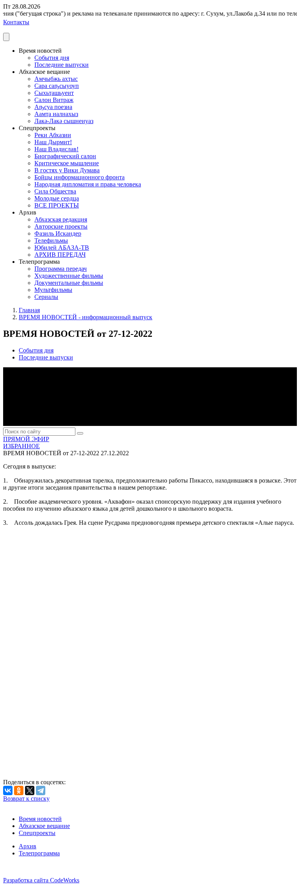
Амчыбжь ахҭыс (56, 78)
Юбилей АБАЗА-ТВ (61, 247)
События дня (51, 57)
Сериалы (46, 296)
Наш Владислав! (56, 149)
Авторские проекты (61, 226)
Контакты (16, 22)
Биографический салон (65, 156)
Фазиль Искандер (57, 233)
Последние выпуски (61, 64)
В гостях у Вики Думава (67, 170)
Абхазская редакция (60, 219)
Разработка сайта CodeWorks (41, 880)
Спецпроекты (37, 833)
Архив (27, 846)
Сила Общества (55, 191)
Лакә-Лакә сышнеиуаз (63, 121)
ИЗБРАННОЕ (21, 446)
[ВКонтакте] (7, 790)
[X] (29, 790)
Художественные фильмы (68, 275)
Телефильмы (51, 240)
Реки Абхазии (52, 135)
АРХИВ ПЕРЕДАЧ (60, 254)
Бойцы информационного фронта (79, 177)
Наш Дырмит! (53, 142)
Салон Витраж (53, 100)
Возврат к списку (26, 798)
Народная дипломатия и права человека (87, 184)
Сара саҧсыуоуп (56, 85)
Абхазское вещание (44, 826)
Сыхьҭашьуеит (54, 92)
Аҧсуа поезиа (53, 107)
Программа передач (60, 268)
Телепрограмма (39, 853)
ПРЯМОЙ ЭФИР (26, 439)
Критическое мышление (66, 163)
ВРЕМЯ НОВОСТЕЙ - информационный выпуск (85, 317)
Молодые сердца (56, 198)
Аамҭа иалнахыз (56, 114)
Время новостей (40, 818)
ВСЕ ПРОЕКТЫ (56, 205)
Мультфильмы (53, 289)
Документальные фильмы (68, 282)
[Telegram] (40, 790)
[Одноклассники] (18, 790)
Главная (29, 310)
